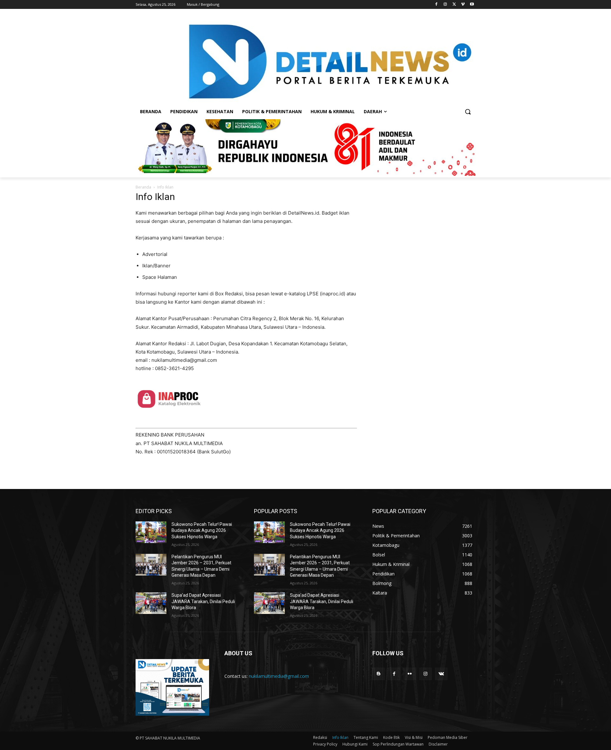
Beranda (143, 187)
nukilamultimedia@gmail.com (279, 676)
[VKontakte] (441, 674)
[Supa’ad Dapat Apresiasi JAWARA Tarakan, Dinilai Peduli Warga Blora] (151, 603)
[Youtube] (471, 4)
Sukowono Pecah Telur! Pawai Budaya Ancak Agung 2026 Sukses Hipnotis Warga (202, 530)
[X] (454, 4)
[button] (467, 111)
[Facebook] (436, 4)
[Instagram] (445, 4)
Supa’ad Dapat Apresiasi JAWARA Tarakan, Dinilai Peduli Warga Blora (203, 601)
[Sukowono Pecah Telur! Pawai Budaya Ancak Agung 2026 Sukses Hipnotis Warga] (151, 532)
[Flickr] (410, 674)
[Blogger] (378, 674)
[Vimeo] (463, 4)
